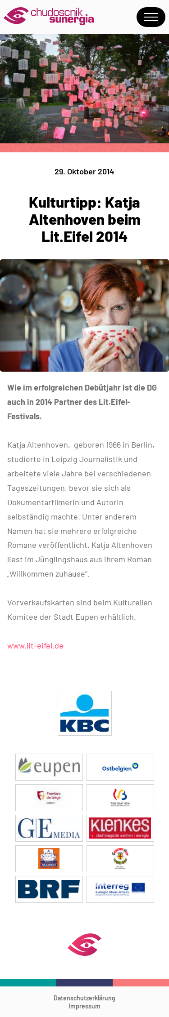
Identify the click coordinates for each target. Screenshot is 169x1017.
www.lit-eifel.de (35, 645)
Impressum (84, 1006)
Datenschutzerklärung (84, 998)
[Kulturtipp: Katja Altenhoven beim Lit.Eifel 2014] (84, 368)
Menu (151, 17)
